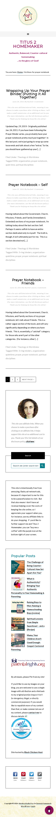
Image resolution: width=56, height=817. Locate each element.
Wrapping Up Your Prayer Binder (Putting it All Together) (28, 94)
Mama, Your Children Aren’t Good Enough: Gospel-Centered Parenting (27, 642)
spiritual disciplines (25, 164)
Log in (33, 806)
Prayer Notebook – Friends (28, 281)
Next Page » (28, 379)
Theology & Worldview (28, 157)
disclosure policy (41, 116)
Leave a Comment (38, 288)
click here (30, 441)
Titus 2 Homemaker (28, 15)
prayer (18, 256)
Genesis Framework (43, 803)
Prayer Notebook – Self (28, 185)
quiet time (10, 164)
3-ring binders (25, 252)
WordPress (25, 806)
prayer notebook (39, 161)
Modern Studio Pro (26, 803)
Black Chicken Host (33, 752)
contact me (33, 712)
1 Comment (38, 102)
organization (24, 161)
